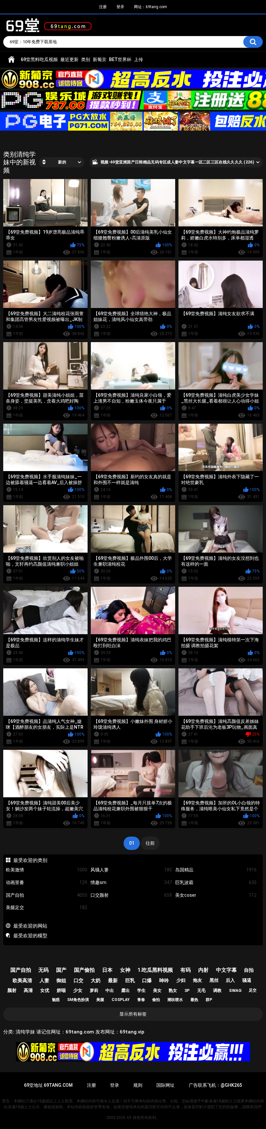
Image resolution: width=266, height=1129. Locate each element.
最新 (113, 980)
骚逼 (246, 980)
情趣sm (131, 882)
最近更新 (69, 59)
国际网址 (165, 1085)
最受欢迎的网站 (30, 926)
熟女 (173, 990)
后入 (230, 980)
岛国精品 (216, 869)
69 (129, 1117)
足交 (253, 990)
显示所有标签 (133, 1014)
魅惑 (56, 999)
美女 (157, 990)
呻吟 (164, 980)
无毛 (201, 990)
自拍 (249, 970)
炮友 (197, 980)
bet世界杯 (120, 59)
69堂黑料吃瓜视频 (39, 59)
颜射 (12, 990)
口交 (78, 980)
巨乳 (130, 980)
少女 (77, 990)
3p (187, 990)
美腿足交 (46, 907)
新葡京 (99, 59)
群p (209, 999)
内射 (203, 970)
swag (235, 990)
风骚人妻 (131, 869)
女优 (44, 990)
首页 (11, 59)
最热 (194, 999)
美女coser (216, 895)
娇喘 (61, 990)
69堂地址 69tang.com (48, 1085)
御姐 (61, 980)
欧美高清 (22, 980)
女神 (125, 970)
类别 (85, 59)
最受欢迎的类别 (30, 860)
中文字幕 (226, 970)
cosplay (121, 999)
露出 (125, 990)
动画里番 (46, 882)
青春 (141, 999)
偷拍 (156, 999)
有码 (185, 970)
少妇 (181, 980)
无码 (43, 970)
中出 (109, 990)
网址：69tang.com (150, 7)
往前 (150, 843)
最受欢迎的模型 (30, 936)
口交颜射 (131, 895)
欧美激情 (46, 869)
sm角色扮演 (78, 999)
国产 (61, 970)
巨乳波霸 (216, 882)
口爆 (147, 980)
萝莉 (94, 990)
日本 (107, 970)
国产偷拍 (84, 970)
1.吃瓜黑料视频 (155, 970)
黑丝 (214, 980)
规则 (137, 1085)
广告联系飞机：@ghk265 (215, 1085)
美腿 (100, 999)
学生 (141, 990)
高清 (28, 990)
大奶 (96, 980)
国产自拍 (46, 895)
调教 (217, 990)
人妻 (44, 980)
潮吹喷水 (175, 999)
